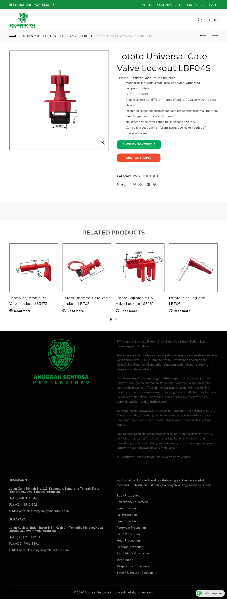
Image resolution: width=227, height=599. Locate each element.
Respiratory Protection (133, 566)
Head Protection (128, 540)
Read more (22, 311)
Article (147, 4)
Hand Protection (128, 534)
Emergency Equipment (132, 502)
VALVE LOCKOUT (81, 36)
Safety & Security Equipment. (137, 572)
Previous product (203, 36)
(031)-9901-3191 (28, 537)
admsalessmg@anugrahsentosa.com (44, 511)
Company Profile (169, 4)
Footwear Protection (131, 527)
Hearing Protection (130, 547)
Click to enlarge (102, 143)
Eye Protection (127, 508)
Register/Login (141, 78)
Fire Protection (127, 521)
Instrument (125, 560)
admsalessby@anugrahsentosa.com (44, 550)
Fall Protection (127, 514)
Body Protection (128, 495)
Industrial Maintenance (133, 553)
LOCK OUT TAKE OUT (51, 36)
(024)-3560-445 (28, 498)
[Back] (12, 36)
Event (213, 4)
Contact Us (195, 4)
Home (30, 36)
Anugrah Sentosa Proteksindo (106, 592)
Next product (214, 36)
